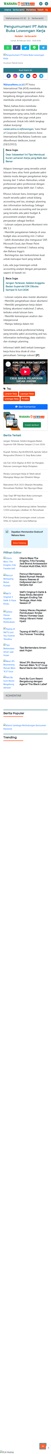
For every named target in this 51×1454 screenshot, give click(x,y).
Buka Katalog (19, 542)
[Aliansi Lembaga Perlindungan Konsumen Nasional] (25, 726)
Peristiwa (31, 10)
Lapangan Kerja (27, 393)
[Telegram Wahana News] (41, 76)
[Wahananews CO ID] (19, 3)
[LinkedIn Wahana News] (28, 76)
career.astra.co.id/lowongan (18, 129)
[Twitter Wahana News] (22, 76)
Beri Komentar (27, 406)
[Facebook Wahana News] (9, 76)
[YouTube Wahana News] (35, 76)
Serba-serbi (19, 10)
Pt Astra (25, 398)
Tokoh (40, 10)
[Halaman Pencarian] (46, 3)
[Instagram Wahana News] (15, 76)
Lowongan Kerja (12, 398)
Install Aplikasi (32, 424)
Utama (7, 10)
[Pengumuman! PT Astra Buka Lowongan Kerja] (25, 56)
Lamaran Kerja (11, 393)
